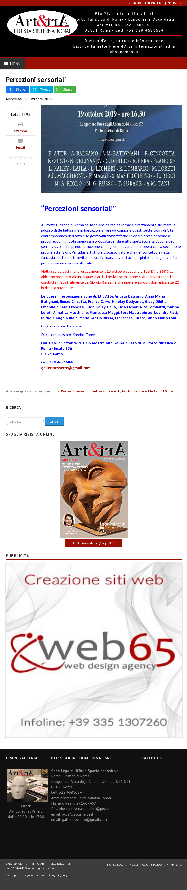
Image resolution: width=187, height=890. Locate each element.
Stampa (20, 130)
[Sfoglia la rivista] (94, 489)
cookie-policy (152, 864)
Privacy (133, 864)
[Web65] (94, 649)
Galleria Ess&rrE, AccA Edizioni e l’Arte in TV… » (132, 391)
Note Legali (115, 864)
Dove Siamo (132, 3)
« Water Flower (71, 391)
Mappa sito (174, 864)
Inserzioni (174, 3)
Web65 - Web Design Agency (49, 875)
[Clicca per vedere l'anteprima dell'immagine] (111, 149)
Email (20, 147)
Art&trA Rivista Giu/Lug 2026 (94, 543)
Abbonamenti (154, 3)
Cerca (54, 421)
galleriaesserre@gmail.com (66, 367)
